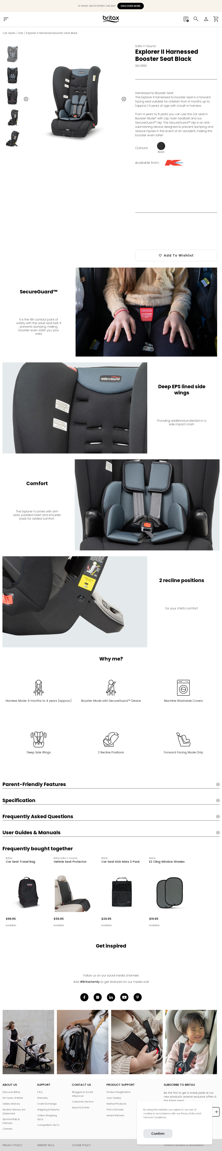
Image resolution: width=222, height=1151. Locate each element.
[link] (84, 997)
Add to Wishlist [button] (179, 255)
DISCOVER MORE (130, 6)
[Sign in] (206, 19)
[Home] (111, 19)
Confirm (157, 1133)
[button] (216, 19)
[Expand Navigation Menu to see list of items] (5, 19)
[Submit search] (196, 19)
